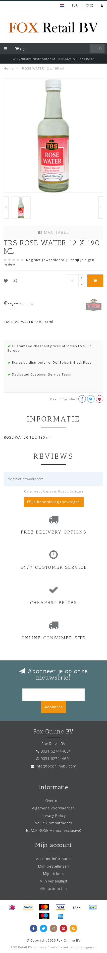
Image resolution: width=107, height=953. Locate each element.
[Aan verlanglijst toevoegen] (6, 281)
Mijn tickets (53, 873)
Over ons (53, 800)
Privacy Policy (54, 815)
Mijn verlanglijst (54, 881)
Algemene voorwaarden (53, 808)
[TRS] (94, 304)
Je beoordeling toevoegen (55, 501)
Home (9, 68)
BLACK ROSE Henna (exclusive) (53, 830)
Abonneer (53, 707)
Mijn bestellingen (53, 866)
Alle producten (53, 888)
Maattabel (55, 232)
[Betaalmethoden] (12, 907)
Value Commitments (53, 823)
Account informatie (53, 858)
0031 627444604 (56, 751)
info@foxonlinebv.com (56, 766)
